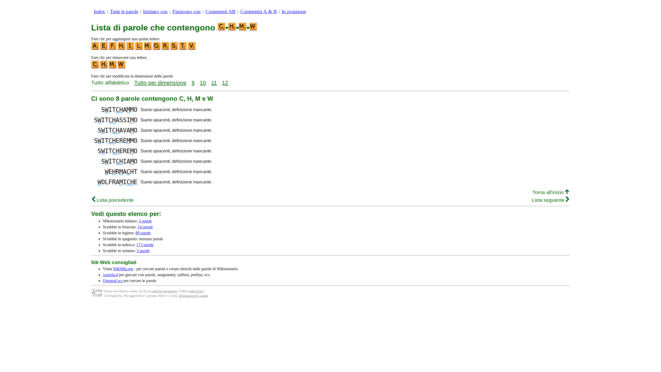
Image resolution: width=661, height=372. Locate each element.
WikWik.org (123, 269)
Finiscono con (186, 11)
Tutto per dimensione (160, 83)
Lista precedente (114, 200)
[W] (121, 67)
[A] (95, 49)
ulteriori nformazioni (164, 291)
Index (99, 11)
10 (203, 83)
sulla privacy (196, 291)
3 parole (145, 221)
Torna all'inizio (548, 192)
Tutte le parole (124, 11)
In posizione (294, 11)
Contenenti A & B (258, 11)
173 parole (145, 245)
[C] (95, 67)
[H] (121, 49)
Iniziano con (155, 11)
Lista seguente (549, 200)
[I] (130, 49)
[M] (148, 49)
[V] (192, 49)
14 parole (145, 227)
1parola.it (110, 275)
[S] (174, 49)
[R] (165, 49)
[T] (183, 49)
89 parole (143, 233)
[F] (113, 49)
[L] (139, 49)
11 (214, 83)
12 (225, 83)
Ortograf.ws (112, 280)
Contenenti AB (220, 11)
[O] (157, 49)
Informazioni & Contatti (193, 296)
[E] (104, 49)
